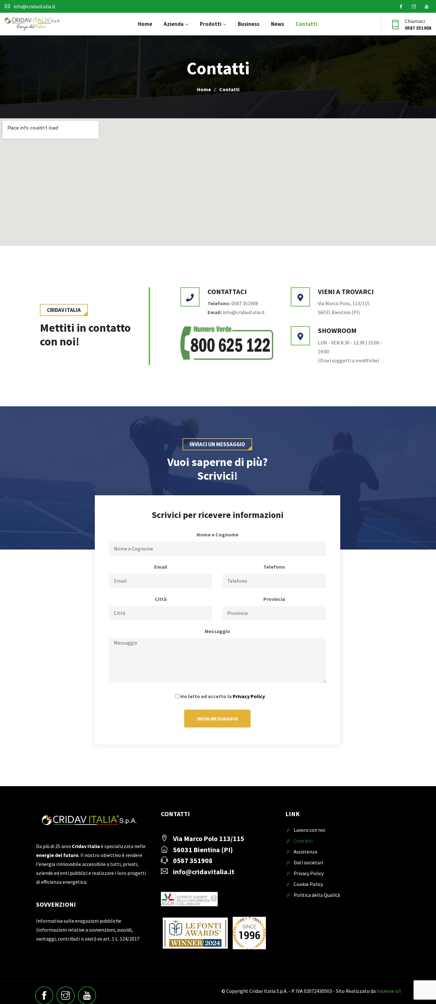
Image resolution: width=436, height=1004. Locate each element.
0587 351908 (418, 28)
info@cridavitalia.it (34, 6)
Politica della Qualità (317, 895)
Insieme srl (389, 991)
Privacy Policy (249, 696)
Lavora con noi (309, 830)
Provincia (274, 599)
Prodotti (211, 23)
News (277, 23)
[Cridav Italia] (32, 24)
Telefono (274, 567)
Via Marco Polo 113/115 (208, 838)
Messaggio (217, 631)
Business (248, 23)
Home (145, 23)
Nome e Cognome (217, 534)
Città (161, 599)
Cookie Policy (308, 884)
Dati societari (308, 862)
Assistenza (305, 851)
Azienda (174, 23)
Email (160, 567)
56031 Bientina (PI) (203, 849)
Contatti (306, 23)
